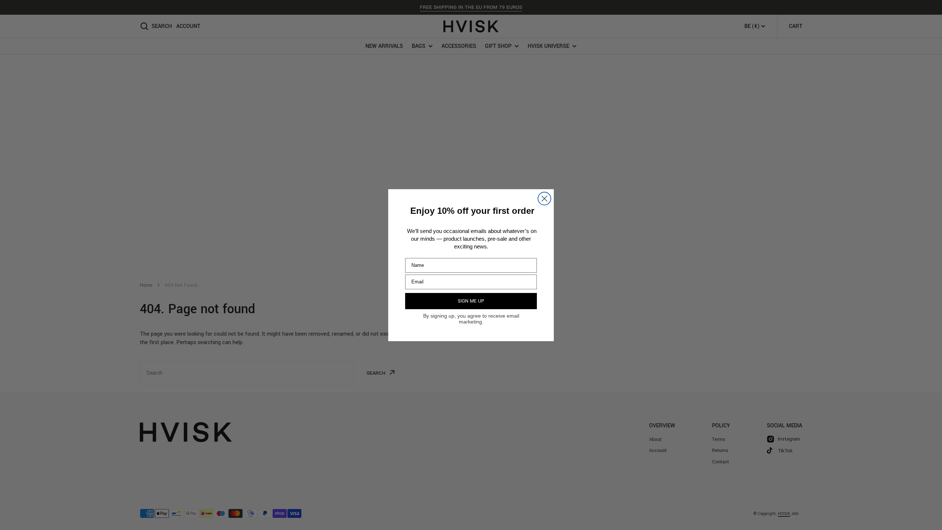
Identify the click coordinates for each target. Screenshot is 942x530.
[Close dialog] (544, 198)
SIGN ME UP (471, 301)
